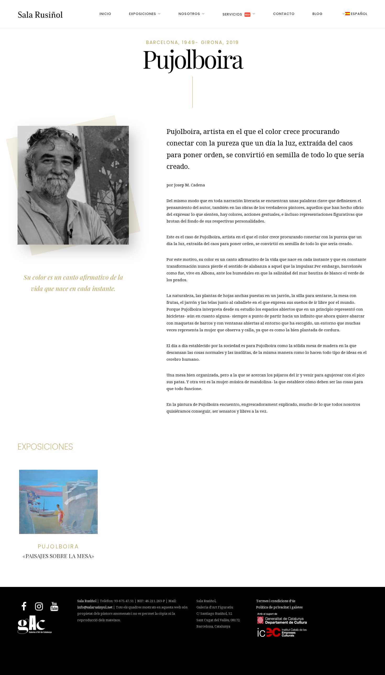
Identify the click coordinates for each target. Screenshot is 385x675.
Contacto (284, 14)
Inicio (105, 14)
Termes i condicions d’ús (275, 601)
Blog (317, 14)
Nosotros (189, 14)
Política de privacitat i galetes (279, 607)
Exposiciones (142, 14)
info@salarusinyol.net (94, 607)
